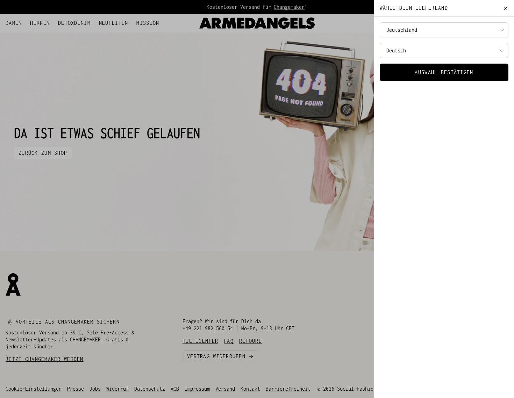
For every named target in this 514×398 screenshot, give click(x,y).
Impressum (197, 389)
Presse (75, 389)
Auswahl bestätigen (444, 72)
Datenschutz (149, 389)
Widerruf (117, 389)
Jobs (95, 389)
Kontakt (250, 389)
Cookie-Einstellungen (34, 389)
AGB (175, 389)
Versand (225, 389)
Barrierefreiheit (288, 389)
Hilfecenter (21, 21)
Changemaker (289, 7)
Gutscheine (67, 21)
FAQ (45, 21)
